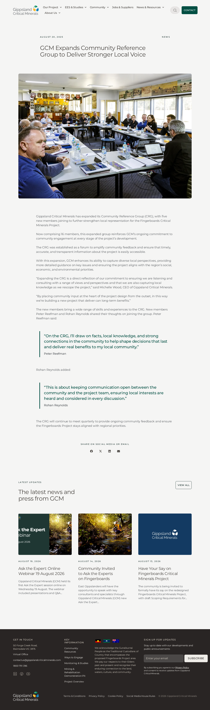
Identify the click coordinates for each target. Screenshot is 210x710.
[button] (91, 451)
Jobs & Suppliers (122, 7)
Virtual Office (20, 654)
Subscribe (196, 658)
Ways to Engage (73, 657)
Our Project (50, 7)
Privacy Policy (182, 667)
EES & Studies (74, 7)
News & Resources (149, 7)
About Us (51, 12)
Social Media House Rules (140, 696)
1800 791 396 (20, 665)
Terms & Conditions (74, 696)
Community (97, 7)
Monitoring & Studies (76, 663)
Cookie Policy (115, 696)
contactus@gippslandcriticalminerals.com (37, 660)
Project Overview (74, 681)
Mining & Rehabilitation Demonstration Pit (74, 672)
